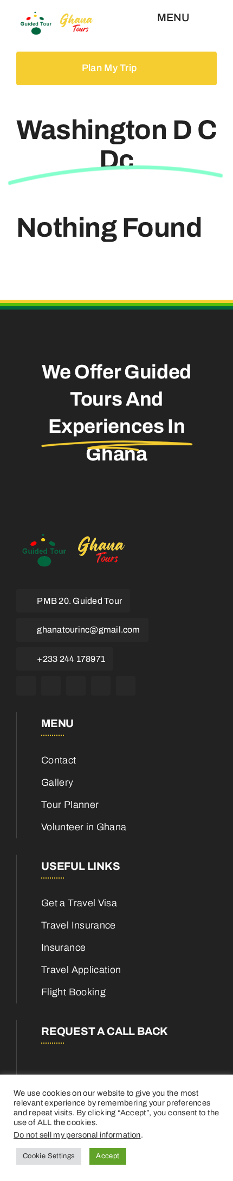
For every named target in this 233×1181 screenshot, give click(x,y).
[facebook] (26, 686)
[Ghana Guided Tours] (62, 15)
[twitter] (51, 686)
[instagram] (76, 686)
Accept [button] (107, 1156)
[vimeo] (125, 686)
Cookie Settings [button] (49, 1156)
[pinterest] (101, 686)
